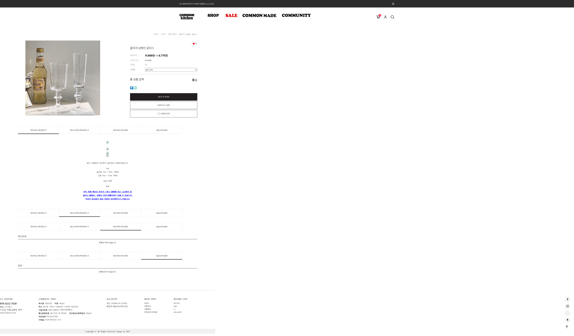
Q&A (175, 306)
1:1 (174, 309)
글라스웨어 (172, 34)
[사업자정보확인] (65, 310)
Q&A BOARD (161, 130)
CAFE (163, 34)
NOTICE (177, 303)
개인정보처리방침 (150, 312)
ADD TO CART (163, 105)
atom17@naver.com (53, 320)
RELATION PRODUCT (79, 130)
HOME (156, 34)
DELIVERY (178, 312)
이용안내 (147, 306)
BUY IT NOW (163, 97)
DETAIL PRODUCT (38, 130)
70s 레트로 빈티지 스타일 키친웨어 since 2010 (196, 4)
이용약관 (147, 309)
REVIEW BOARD (120, 130)
